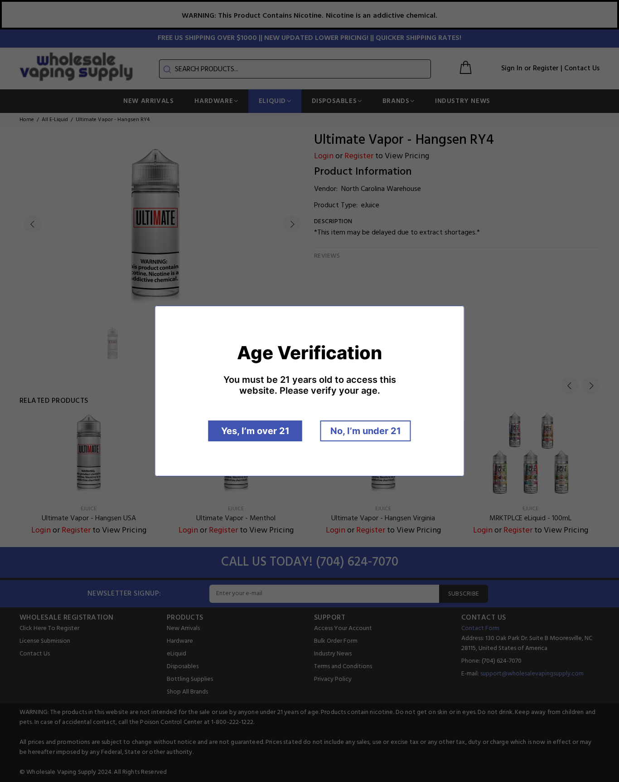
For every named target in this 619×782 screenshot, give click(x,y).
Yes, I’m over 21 (255, 430)
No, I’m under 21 (365, 430)
